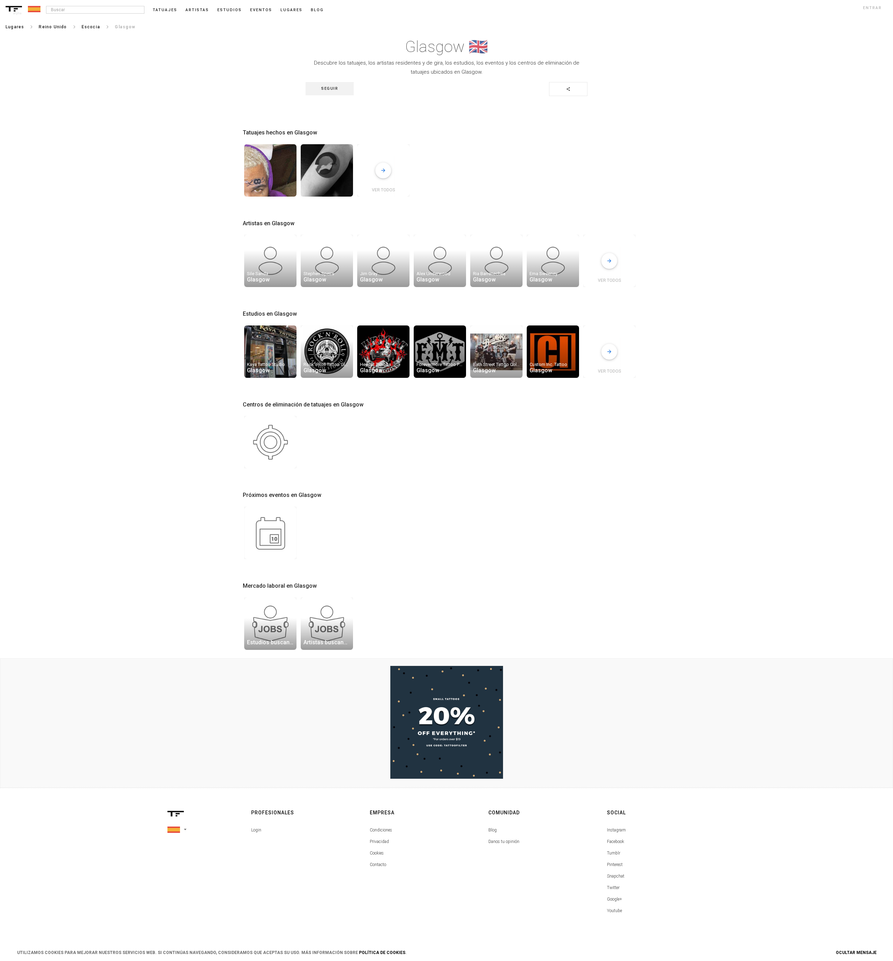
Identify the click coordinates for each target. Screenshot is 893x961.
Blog (492, 830)
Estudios (229, 10)
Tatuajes (165, 10)
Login (256, 830)
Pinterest (615, 864)
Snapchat (615, 876)
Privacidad (379, 841)
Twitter (613, 887)
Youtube (614, 910)
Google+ (614, 899)
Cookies (377, 853)
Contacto (378, 864)
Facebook (615, 841)
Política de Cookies (382, 952)
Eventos (261, 10)
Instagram (616, 830)
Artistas (197, 10)
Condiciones (381, 830)
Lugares (291, 10)
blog (317, 10)
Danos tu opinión (503, 841)
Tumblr (613, 853)
